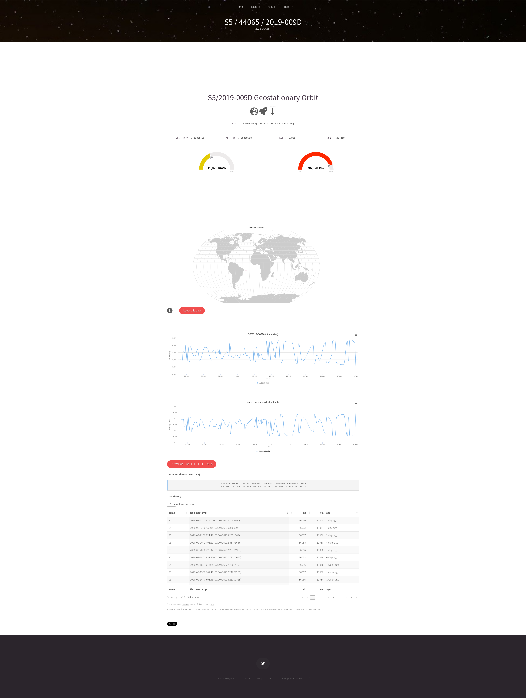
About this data (192, 310)
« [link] (302, 598)
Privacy (258, 678)
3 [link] (322, 598)
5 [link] (333, 598)
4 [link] (328, 598)
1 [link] (312, 598)
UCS (212, 604)
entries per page (185, 504)
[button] (186, 512)
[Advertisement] (249, 67)
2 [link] (317, 598)
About (247, 678)
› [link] (351, 598)
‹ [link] (307, 598)
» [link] (356, 598)
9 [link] (346, 598)
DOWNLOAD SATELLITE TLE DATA (192, 464)
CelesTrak (185, 604)
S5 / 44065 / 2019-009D (263, 22)
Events (270, 678)
